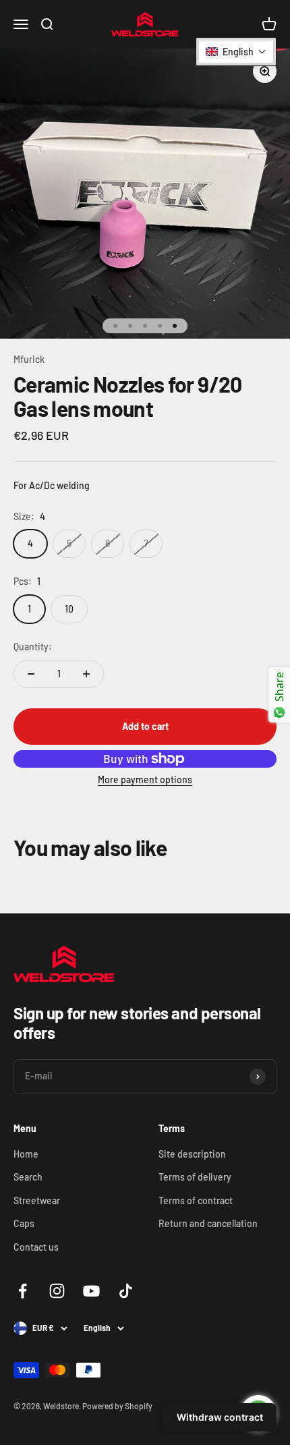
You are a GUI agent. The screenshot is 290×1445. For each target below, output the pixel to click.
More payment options (145, 779)
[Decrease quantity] (31, 673)
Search (27, 1177)
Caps (23, 1223)
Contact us (36, 1247)
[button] (236, 51)
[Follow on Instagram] (57, 1291)
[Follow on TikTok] (126, 1291)
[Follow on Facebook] (22, 1291)
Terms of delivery (194, 1177)
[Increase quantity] (86, 673)
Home (25, 1154)
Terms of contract (195, 1200)
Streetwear (36, 1200)
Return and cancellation (208, 1223)
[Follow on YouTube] (91, 1291)
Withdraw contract (220, 1417)
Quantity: (32, 646)
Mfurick (29, 359)
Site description (192, 1154)
